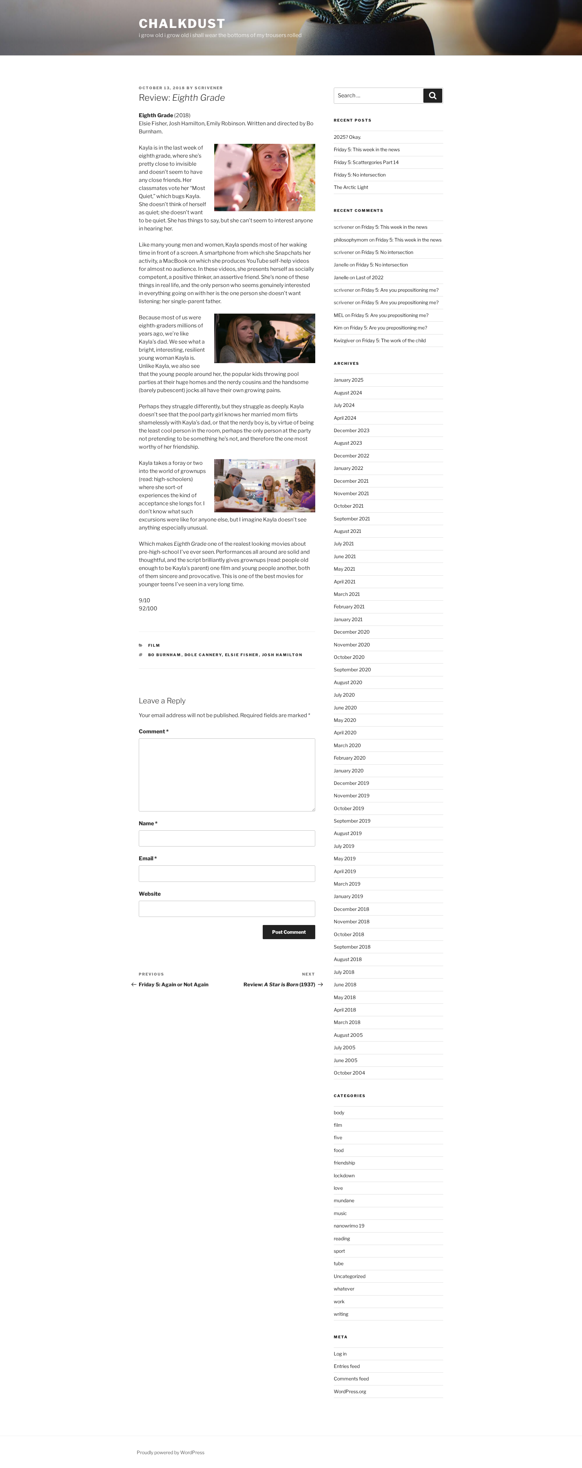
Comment (154, 731)
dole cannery (203, 654)
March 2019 (347, 884)
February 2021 (349, 606)
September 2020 (352, 669)
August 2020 (348, 682)
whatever (344, 1288)
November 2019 (351, 795)
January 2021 (348, 619)
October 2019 (349, 808)
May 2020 (345, 720)
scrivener (209, 88)
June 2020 (345, 707)
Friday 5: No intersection (360, 175)
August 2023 (348, 443)
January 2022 (348, 468)
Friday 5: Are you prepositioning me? (400, 290)
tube (339, 1263)
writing (341, 1314)
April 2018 (345, 1010)
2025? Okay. (347, 137)
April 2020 (345, 732)
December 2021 (351, 481)
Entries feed (347, 1366)
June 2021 (345, 556)
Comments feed (351, 1378)
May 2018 (345, 997)
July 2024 (344, 405)
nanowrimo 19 (349, 1225)
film (154, 645)
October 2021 (349, 506)
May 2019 (345, 858)
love (338, 1188)
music (340, 1213)
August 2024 (348, 392)
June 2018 (345, 984)
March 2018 (347, 1022)
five (338, 1137)
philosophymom (351, 240)
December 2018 (351, 909)
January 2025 (348, 380)
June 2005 (345, 1060)
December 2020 (352, 632)
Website (150, 894)
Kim (338, 327)
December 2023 (351, 430)
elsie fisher (242, 654)
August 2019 (348, 833)
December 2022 (351, 455)
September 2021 (352, 518)
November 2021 (351, 493)
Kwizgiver (344, 340)
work (339, 1301)
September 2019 (352, 821)
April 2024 (345, 418)
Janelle (341, 277)
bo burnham (165, 654)
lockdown (344, 1175)
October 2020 (349, 657)
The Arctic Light (351, 187)
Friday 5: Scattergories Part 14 (366, 162)
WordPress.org (350, 1391)
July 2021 (344, 543)
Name (148, 823)
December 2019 (351, 783)
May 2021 (344, 569)
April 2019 (345, 871)
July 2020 (344, 695)
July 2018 (344, 972)
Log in (340, 1354)
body (339, 1112)
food (339, 1150)
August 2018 (348, 959)
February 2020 (350, 758)
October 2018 (349, 934)
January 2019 (348, 896)
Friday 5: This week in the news (367, 149)
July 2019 (344, 846)
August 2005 (348, 1035)
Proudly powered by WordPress (170, 1452)
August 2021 (347, 531)
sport (339, 1251)
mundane (344, 1200)
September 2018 (352, 947)
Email (148, 858)
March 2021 (347, 594)
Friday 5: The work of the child (394, 340)
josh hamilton (282, 654)
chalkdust (182, 23)
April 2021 (345, 581)
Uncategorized (349, 1276)
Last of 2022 (369, 277)
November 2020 (352, 644)
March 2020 (347, 745)
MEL (339, 315)
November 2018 (351, 921)
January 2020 (349, 770)
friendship (344, 1163)
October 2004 (349, 1073)
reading (342, 1238)
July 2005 (344, 1047)
